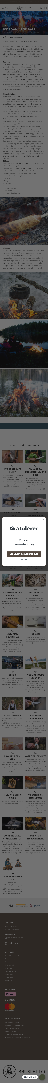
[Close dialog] (43, 519)
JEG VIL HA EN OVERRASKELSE (24, 554)
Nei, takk (24, 559)
